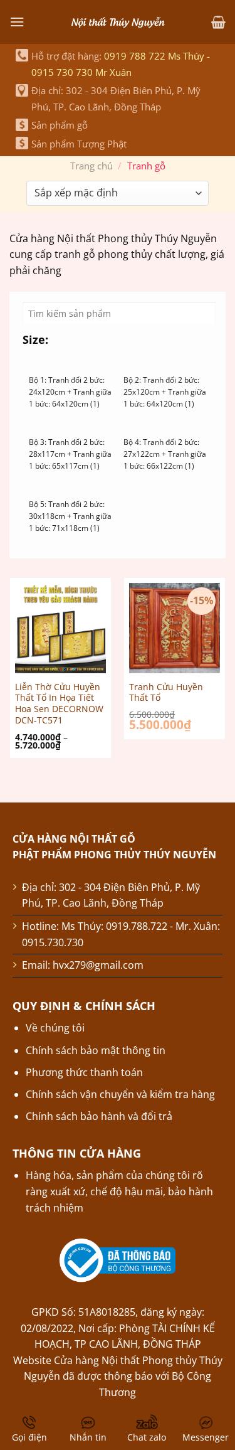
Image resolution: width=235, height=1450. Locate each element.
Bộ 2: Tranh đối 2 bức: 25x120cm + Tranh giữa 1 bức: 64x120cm (164, 392)
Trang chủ (91, 165)
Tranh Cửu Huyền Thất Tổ (166, 692)
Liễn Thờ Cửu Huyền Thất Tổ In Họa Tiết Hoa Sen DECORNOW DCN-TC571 (59, 703)
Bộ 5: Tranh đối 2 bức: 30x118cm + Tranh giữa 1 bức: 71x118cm (70, 516)
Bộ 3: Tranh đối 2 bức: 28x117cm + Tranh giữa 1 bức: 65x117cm (70, 454)
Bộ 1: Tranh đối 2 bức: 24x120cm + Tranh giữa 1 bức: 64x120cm (70, 392)
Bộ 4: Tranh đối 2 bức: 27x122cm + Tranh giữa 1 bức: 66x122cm (164, 454)
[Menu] (16, 21)
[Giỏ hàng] (218, 22)
